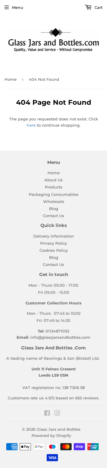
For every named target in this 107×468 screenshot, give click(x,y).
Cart (98, 7)
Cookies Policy (54, 250)
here (31, 125)
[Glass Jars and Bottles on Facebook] (47, 413)
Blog (53, 208)
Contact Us (53, 215)
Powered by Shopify (51, 435)
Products (53, 187)
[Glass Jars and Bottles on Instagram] (57, 413)
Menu (17, 7)
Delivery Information (53, 236)
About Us (53, 179)
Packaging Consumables (53, 194)
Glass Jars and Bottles (59, 429)
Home (10, 79)
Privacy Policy (53, 243)
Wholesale (53, 201)
